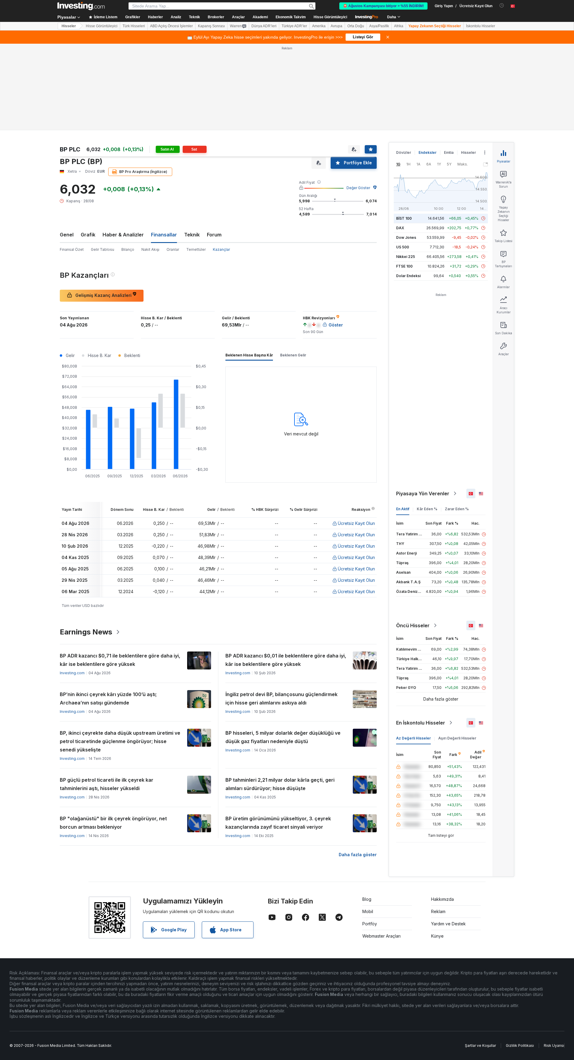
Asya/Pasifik (379, 26)
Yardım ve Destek (448, 923)
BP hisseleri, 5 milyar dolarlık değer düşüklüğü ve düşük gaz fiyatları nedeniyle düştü (283, 737)
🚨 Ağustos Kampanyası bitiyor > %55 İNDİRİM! (383, 6)
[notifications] (501, 5)
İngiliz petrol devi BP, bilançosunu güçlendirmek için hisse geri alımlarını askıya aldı (281, 698)
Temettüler (196, 249)
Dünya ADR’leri (264, 26)
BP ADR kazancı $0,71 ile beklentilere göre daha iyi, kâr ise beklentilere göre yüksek (120, 660)
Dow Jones (406, 237)
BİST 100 (404, 218)
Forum (214, 235)
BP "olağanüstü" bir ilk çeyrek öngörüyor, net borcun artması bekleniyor (113, 822)
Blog (366, 899)
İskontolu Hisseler (480, 26)
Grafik (88, 235)
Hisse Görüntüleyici (330, 17)
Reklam (438, 911)
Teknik (192, 235)
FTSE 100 (404, 266)
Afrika (398, 26)
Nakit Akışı (150, 249)
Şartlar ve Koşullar (480, 1045)
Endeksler (427, 152)
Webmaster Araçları (381, 935)
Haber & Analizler (123, 235)
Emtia (449, 152)
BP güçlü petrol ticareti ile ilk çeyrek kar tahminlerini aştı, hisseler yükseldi (106, 784)
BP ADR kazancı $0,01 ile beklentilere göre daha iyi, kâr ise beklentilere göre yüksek (285, 660)
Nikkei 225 (405, 256)
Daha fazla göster (358, 854)
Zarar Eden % (457, 509)
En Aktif (402, 509)
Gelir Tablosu (102, 249)
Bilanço (127, 249)
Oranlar (173, 249)
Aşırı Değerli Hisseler (457, 738)
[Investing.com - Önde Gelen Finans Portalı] (81, 6)
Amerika (319, 26)
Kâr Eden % (427, 509)
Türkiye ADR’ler (294, 26)
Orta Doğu (355, 26)
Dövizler (403, 152)
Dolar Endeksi (408, 276)
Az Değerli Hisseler (413, 738)
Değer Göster (358, 188)
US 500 (402, 247)
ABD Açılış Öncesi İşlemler (171, 26)
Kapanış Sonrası (211, 26)
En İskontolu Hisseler (420, 723)
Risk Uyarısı (554, 1045)
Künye (437, 935)
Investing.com (72, 673)
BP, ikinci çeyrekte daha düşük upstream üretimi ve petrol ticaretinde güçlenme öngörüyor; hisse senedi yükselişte (120, 741)
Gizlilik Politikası (520, 1045)
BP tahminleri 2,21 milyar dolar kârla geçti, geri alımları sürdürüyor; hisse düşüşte (280, 784)
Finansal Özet (72, 249)
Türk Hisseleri (134, 26)
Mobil (367, 911)
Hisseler (69, 26)
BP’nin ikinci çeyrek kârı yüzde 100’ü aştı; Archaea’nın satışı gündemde (108, 698)
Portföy (369, 923)
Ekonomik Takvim (291, 17)
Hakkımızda (442, 899)
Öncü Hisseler (413, 625)
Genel (67, 235)
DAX (400, 228)
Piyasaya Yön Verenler (422, 493)
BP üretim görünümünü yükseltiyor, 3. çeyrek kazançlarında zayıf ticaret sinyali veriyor (278, 822)
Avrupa (336, 26)
